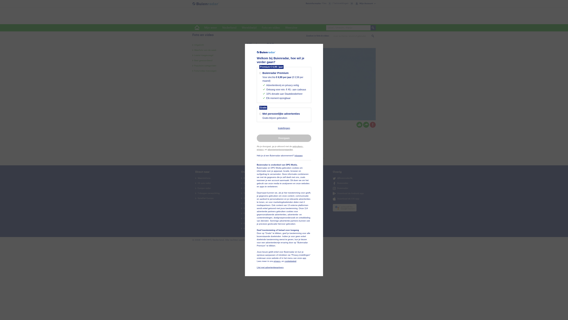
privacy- (260, 149)
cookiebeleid (290, 261)
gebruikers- (297, 146)
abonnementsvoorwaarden (280, 149)
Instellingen (284, 128)
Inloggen (299, 155)
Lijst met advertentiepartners (270, 267)
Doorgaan (284, 138)
